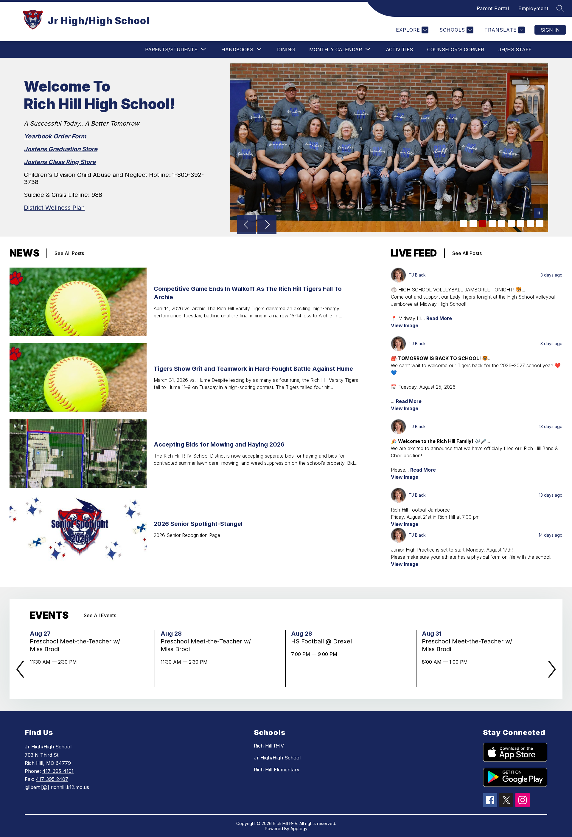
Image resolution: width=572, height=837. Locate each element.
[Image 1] (463, 223)
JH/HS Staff (514, 49)
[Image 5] (501, 223)
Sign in (550, 30)
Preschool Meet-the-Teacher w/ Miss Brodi (75, 645)
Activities (399, 49)
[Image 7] (520, 223)
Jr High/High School (277, 758)
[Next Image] (266, 225)
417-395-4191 (58, 771)
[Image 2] (473, 223)
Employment (533, 8)
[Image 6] (511, 223)
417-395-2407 (52, 779)
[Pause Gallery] (538, 213)
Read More (439, 318)
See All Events (100, 615)
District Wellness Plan (54, 207)
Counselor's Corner (455, 49)
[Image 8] (530, 223)
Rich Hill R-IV (269, 746)
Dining (286, 49)
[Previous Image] (246, 225)
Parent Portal (493, 8)
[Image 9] (539, 223)
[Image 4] (492, 223)
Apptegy (298, 828)
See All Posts (69, 253)
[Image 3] (482, 223)
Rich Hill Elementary (276, 770)
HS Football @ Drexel (323, 641)
